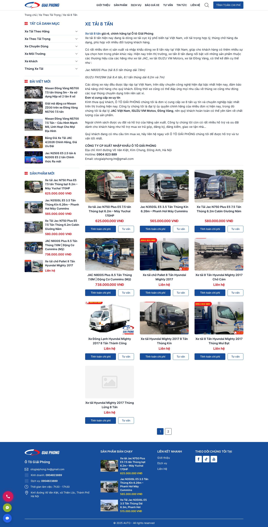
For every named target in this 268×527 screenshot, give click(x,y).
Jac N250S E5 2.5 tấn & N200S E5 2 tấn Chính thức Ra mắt (60, 157)
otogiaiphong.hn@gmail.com (47, 469)
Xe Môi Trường (35, 54)
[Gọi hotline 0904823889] (8, 496)
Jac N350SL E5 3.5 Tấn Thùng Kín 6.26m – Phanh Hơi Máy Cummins (62, 204)
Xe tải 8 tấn (93, 33)
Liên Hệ (195, 5)
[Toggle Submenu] (76, 31)
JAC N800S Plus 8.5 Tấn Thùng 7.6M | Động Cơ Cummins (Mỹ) (61, 245)
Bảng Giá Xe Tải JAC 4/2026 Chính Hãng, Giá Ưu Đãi (61, 142)
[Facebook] (198, 459)
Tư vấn (168, 5)
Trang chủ (31, 14)
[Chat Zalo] (7, 507)
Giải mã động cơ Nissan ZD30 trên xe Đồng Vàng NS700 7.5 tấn (61, 107)
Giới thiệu (103, 5)
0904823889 (54, 475)
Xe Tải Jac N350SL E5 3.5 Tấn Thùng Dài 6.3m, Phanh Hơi (133, 503)
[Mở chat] (7, 518)
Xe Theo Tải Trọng (50, 14)
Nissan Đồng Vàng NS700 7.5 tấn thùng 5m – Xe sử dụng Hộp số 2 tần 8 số (62, 92)
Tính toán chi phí (228, 5)
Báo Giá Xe (152, 5)
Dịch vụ (136, 5)
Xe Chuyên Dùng (36, 46)
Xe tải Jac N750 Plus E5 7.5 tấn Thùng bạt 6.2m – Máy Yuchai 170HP (109, 211)
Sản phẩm (120, 5)
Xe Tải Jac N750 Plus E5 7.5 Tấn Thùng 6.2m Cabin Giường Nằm (62, 225)
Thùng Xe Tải (34, 68)
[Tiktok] (206, 459)
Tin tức (181, 5)
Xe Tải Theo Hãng (37, 31)
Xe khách (31, 61)
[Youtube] (214, 459)
